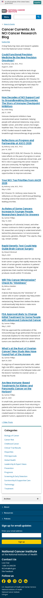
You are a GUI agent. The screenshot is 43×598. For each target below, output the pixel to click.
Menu (6, 17)
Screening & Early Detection (15, 476)
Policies (7, 518)
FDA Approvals (10, 456)
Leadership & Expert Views (15, 464)
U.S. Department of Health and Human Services (19, 587)
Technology (9, 484)
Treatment (8, 488)
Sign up (21, 542)
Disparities (8, 452)
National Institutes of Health (12, 589)
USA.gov (5, 594)
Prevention (9, 468)
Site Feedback (7, 571)
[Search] (38, 17)
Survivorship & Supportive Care (17, 480)
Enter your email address (12, 531)
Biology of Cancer (11, 435)
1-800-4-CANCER (9, 566)
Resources (8, 513)
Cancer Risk (9, 439)
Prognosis (8, 472)
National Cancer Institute (11, 592)
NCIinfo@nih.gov (9, 568)
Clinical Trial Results (12, 448)
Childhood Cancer (11, 444)
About (6, 507)
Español (37, 2)
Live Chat (5, 563)
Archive (7, 499)
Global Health (10, 460)
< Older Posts (7, 422)
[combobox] (25, 17)
